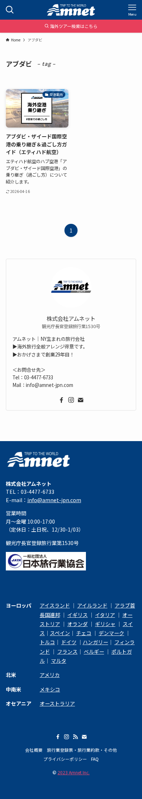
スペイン (60, 633)
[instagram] (71, 400)
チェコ (83, 633)
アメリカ (50, 674)
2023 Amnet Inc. (74, 772)
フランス (67, 651)
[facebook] (61, 400)
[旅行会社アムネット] (71, 10)
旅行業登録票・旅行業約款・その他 (82, 750)
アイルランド (92, 605)
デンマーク (111, 633)
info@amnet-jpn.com (54, 500)
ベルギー (94, 651)
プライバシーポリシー (65, 759)
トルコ (47, 642)
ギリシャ (105, 624)
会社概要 (34, 750)
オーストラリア (57, 703)
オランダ (77, 624)
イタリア (105, 614)
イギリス (77, 614)
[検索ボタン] (10, 10)
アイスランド (55, 605)
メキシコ (50, 689)
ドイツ (68, 642)
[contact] (80, 400)
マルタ (58, 660)
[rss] (75, 737)
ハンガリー (95, 642)
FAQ (95, 759)
